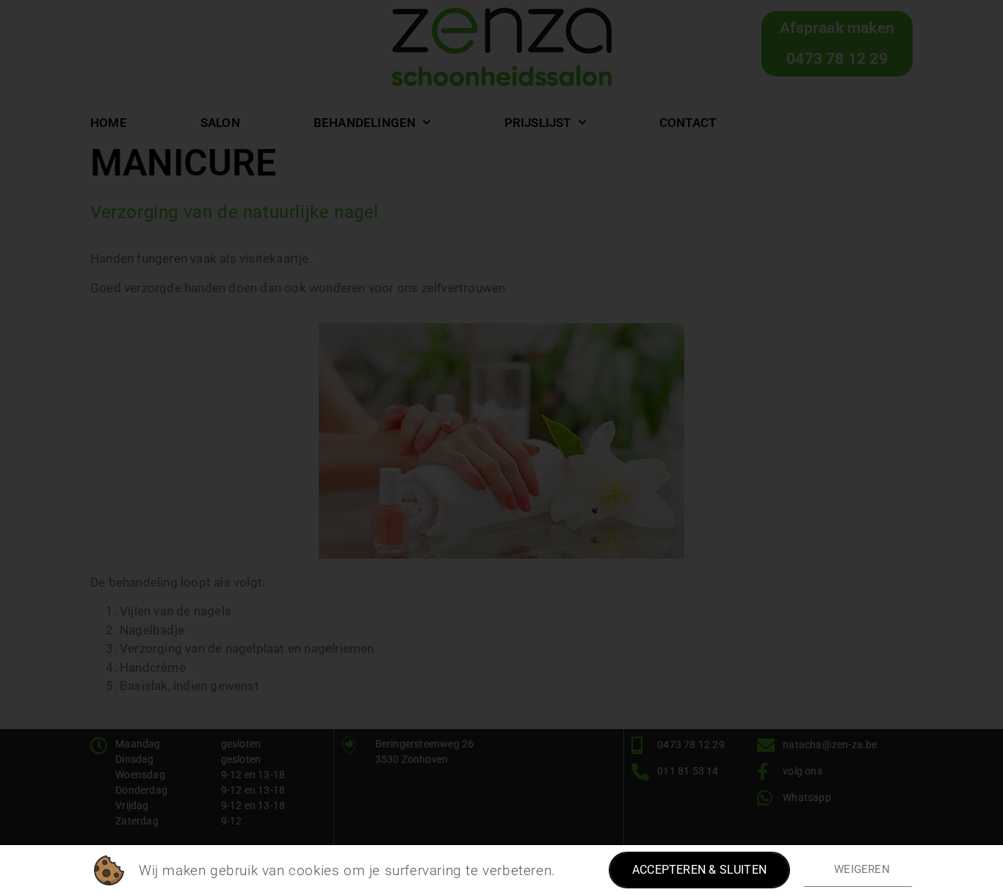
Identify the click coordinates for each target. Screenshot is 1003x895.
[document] (501, 447)
